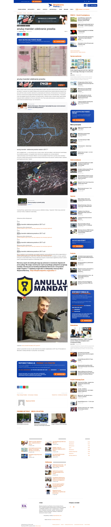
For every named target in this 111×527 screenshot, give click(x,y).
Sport (60, 9)
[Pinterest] (24, 34)
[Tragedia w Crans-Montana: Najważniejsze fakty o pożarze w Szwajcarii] (73, 213)
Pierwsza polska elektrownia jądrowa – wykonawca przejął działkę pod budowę (85, 38)
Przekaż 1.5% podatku (84, 9)
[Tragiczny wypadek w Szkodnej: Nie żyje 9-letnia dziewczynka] (73, 103)
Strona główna (22, 9)
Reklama (66, 9)
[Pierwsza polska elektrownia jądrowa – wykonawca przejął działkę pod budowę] (73, 38)
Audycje (45, 9)
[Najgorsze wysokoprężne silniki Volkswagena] (73, 129)
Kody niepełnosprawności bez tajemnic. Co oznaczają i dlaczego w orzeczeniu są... (82, 71)
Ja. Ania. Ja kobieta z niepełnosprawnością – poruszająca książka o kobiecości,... (85, 390)
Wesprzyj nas (60, 374)
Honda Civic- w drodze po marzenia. (59, 394)
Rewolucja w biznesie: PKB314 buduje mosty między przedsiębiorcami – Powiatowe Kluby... (85, 231)
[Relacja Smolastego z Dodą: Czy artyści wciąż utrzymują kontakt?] (73, 206)
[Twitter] (21, 34)
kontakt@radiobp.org (55, 519)
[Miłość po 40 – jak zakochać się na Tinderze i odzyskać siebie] (73, 397)
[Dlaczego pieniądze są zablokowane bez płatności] (73, 264)
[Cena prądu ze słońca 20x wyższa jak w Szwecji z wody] (73, 45)
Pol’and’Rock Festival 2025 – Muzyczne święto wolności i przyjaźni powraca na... (86, 354)
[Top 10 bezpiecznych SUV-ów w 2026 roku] (48, 443)
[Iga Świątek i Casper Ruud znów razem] (24, 456)
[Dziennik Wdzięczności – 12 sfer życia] (73, 403)
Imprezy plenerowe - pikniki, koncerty (77, 52)
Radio (38, 9)
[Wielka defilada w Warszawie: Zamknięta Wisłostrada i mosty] (73, 200)
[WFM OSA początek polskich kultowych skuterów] (73, 135)
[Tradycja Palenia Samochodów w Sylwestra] (73, 219)
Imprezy (72, 196)
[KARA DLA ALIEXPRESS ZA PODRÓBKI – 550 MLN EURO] (73, 32)
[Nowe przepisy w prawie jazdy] (25, 418)
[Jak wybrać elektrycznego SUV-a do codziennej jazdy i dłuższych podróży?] (73, 171)
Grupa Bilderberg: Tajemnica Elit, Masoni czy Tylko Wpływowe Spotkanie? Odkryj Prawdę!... (85, 19)
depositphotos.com (57, 515)
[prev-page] (18, 428)
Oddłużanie (79, 246)
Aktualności (31, 9)
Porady (24, 12)
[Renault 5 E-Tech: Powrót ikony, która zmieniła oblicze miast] (73, 184)
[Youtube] (89, 1)
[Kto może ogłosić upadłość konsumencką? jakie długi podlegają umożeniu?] (48, 485)
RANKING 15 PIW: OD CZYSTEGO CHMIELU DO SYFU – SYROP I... (59, 449)
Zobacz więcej (38, 525)
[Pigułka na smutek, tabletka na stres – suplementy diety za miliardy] (24, 443)
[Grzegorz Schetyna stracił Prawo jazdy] (59, 418)
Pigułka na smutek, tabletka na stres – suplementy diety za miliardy (35, 443)
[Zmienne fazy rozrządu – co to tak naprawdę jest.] (73, 153)
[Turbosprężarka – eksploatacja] (73, 147)
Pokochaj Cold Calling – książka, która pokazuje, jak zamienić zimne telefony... (86, 383)
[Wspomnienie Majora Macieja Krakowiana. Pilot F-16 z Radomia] (73, 225)
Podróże (72, 253)
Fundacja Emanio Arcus (69, 524)
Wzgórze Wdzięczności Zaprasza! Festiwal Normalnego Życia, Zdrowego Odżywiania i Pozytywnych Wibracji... (86, 373)
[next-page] (20, 428)
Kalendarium (74, 325)
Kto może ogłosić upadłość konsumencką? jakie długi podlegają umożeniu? (58, 485)
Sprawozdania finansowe (78, 524)
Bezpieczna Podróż (22, 31)
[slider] (34, 228)
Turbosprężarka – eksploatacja (84, 145)
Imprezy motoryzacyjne (75, 50)
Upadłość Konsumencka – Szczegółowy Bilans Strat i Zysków (58, 472)
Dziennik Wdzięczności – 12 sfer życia (86, 401)
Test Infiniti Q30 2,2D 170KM (84, 139)
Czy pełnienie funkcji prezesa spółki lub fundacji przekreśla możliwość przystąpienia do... (59, 479)
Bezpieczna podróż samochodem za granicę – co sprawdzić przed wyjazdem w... (85, 270)
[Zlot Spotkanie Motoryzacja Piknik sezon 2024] (48, 456)
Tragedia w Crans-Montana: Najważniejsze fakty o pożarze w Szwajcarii (85, 212)
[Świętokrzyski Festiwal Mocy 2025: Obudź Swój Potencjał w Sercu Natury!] (73, 367)
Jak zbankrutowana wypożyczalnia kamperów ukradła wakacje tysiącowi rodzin (85, 257)
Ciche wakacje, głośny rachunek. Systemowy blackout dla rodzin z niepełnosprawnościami (85, 96)
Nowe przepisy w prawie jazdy (22, 424)
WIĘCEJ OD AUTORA (37, 411)
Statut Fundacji (87, 524)
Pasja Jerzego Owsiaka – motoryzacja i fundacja (27, 394)
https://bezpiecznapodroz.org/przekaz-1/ (43, 270)
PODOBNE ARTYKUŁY (23, 411)
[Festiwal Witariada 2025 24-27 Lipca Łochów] (73, 361)
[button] (85, 1)
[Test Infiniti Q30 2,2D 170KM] (73, 141)
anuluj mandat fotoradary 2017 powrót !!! (31, 345)
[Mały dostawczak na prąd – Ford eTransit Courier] (73, 190)
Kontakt (62, 524)
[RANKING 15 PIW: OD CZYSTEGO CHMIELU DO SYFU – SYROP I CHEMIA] (48, 449)
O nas (71, 9)
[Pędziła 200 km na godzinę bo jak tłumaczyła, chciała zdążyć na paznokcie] (42, 418)
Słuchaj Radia (38, 1)
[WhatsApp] (27, 34)
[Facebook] (87, 1)
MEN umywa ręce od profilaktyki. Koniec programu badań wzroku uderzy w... (85, 90)
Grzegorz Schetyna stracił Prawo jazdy (59, 424)
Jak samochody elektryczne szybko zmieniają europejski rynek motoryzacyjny (85, 164)
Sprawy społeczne (75, 56)
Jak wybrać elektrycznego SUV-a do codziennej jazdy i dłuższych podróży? (85, 170)
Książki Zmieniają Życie (77, 379)
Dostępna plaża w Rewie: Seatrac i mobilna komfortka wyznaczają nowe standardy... (85, 83)
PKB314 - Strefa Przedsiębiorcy (80, 15)
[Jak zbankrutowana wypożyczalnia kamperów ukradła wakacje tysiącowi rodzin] (73, 258)
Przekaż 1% (28, 25)
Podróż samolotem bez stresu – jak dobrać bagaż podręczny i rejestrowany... (85, 276)
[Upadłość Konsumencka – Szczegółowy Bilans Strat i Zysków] (48, 472)
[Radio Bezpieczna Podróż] (56, 5)
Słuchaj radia (60, 41)
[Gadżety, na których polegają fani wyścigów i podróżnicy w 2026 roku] (73, 283)
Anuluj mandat (29, 12)
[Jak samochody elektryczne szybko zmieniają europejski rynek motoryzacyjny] (73, 164)
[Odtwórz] (17, 220)
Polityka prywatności (56, 524)
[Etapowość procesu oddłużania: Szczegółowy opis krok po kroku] (48, 492)
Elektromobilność (75, 160)
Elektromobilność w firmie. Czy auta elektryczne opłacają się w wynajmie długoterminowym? (85, 177)
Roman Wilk (72, 344)
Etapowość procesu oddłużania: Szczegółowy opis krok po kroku (59, 492)
